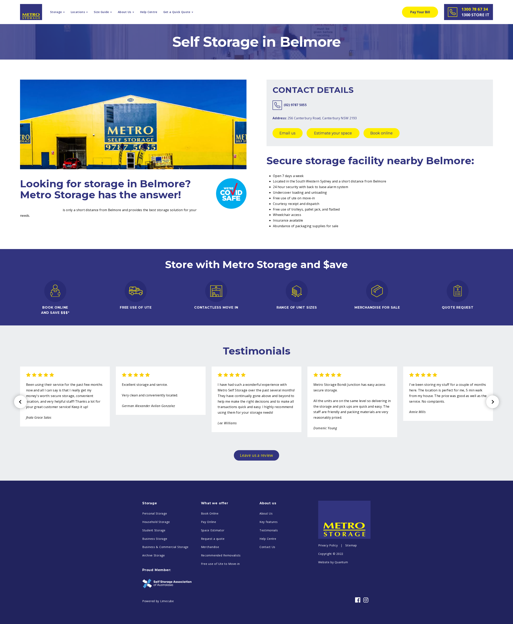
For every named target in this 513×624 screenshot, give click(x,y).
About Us (266, 513)
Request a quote (213, 539)
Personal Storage (154, 513)
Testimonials (269, 530)
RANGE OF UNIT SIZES (297, 307)
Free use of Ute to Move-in (220, 564)
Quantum (341, 562)
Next (492, 401)
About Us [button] (125, 12)
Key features (269, 522)
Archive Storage (153, 555)
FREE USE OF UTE (136, 307)
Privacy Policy (328, 545)
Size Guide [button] (102, 12)
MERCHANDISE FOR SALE (377, 307)
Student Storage (154, 530)
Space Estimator (212, 530)
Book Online (210, 513)
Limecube (167, 601)
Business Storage (154, 539)
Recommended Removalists (221, 555)
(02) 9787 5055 (295, 105)
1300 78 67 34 (475, 11)
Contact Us (267, 547)
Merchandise (210, 547)
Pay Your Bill (420, 12)
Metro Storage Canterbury (41, 210)
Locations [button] (78, 12)
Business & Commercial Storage (165, 547)
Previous (20, 401)
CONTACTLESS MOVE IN (216, 307)
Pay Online (208, 522)
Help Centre (148, 12)
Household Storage (156, 522)
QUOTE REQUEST (457, 307)
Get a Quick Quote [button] (177, 12)
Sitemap (351, 545)
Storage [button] (56, 12)
